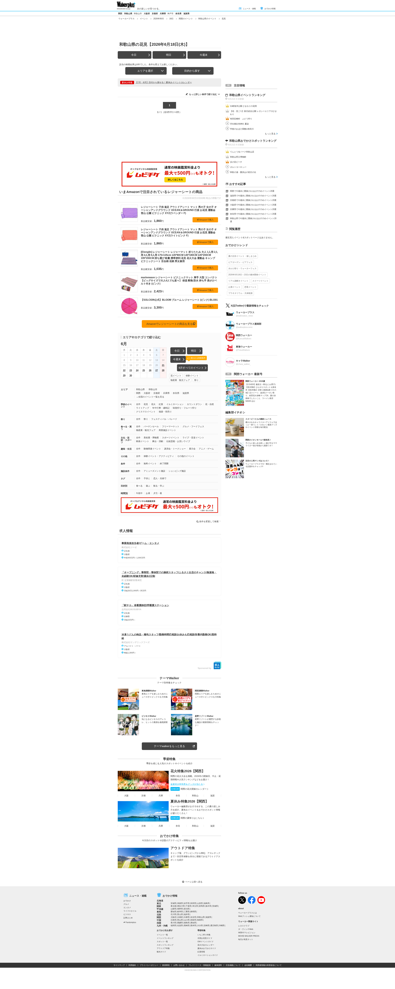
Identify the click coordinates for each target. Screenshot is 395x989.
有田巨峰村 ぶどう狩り (241, 119)
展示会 (192, 448)
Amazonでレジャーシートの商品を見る (169, 323)
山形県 (200, 903)
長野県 (180, 909)
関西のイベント (186, 18)
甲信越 (160, 909)
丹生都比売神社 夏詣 (239, 124)
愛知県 (173, 912)
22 (124, 370)
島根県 (200, 920)
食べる (139, 486)
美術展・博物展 (151, 437)
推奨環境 (166, 965)
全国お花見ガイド (205, 938)
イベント (144, 18)
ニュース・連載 (249, 9)
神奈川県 (181, 906)
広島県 (173, 920)
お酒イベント (234, 287)
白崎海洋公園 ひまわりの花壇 (243, 106)
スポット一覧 (162, 941)
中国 (159, 920)
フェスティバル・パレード (164, 419)
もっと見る (270, 134)
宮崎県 (206, 925)
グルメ (126, 904)
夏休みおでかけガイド (207, 948)
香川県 (173, 923)
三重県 (186, 912)
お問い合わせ (179, 965)
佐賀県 (180, 925)
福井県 (186, 914)
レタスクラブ (243, 926)
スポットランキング (165, 945)
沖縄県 (222, 925)
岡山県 (180, 920)
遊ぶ (148, 486)
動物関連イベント (152, 448)
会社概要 (248, 965)
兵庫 (161, 795)
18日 (171, 18)
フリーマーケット (170, 426)
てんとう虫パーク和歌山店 (242, 152)
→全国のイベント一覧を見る (150, 397)
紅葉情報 (201, 952)
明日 (168, 54)
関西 (120, 13)
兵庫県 (163, 13)
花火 (153, 404)
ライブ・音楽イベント (193, 437)
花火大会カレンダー (206, 945)
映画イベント (142, 441)
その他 (124, 456)
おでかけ (127, 901)
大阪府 (147, 13)
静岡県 (193, 912)
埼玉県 (195, 906)
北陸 (159, 914)
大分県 (200, 925)
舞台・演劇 (157, 441)
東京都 (173, 906)
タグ (123, 478)
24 (137, 370)
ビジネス (127, 914)
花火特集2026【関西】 (187, 771)
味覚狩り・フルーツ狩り (185, 408)
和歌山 (195, 795)
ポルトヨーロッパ (238, 167)
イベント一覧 (162, 935)
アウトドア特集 (182, 848)
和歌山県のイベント (207, 18)
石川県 (173, 914)
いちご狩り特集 (204, 935)
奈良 (178, 795)
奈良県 (178, 13)
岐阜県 (180, 912)
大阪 (126, 795)
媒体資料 (218, 965)
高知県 (193, 923)
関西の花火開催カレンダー (189, 789)
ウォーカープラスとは (247, 913)
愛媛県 (180, 923)
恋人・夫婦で (159, 478)
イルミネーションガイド (208, 955)
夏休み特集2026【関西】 (189, 801)
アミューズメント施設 (154, 471)
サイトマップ (119, 965)
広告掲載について (233, 965)
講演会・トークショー (175, 448)
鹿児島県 (214, 925)
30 (130, 375)
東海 (159, 912)
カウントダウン (194, 404)
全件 (138, 404)
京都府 (155, 13)
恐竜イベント (250, 287)
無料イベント (150, 463)
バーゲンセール (151, 426)
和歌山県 (128, 13)
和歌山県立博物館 (238, 157)
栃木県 (208, 906)
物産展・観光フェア (180, 380)
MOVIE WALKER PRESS (248, 936)
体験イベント (192, 375)
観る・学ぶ (158, 486)
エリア (124, 389)
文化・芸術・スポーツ (126, 440)
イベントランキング (165, 938)
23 (130, 370)
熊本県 (193, 925)
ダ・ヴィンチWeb (245, 929)
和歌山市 (138, 13)
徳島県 (186, 923)
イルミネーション (175, 404)
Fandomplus (131, 922)
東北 (159, 903)
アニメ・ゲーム (206, 448)
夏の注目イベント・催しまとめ (242, 256)
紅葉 (161, 404)
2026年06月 (158, 18)
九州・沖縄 (162, 925)
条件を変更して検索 (209, 521)
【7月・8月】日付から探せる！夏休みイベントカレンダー (163, 82)
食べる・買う (126, 427)
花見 (146, 404)
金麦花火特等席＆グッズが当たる (186, 784)
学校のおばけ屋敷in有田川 (242, 129)
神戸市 (170, 13)
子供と (147, 478)
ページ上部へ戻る (193, 882)
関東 (159, 906)
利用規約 (132, 965)
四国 (159, 923)
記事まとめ (128, 918)
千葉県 (188, 906)
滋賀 (212, 795)
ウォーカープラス (126, 18)
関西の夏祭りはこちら (186, 818)
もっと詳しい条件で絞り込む (203, 94)
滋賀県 (186, 13)
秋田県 (193, 903)
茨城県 (215, 906)
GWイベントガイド (206, 941)
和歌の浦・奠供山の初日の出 (243, 172)
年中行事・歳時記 (161, 408)
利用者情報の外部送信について (269, 965)
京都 (143, 795)
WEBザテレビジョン (246, 933)
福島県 (206, 903)
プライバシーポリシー (149, 965)
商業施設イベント (167, 430)
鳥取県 (193, 920)
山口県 (186, 920)
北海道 (160, 900)
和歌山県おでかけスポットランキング (252, 140)
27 (156, 370)
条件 (123, 463)
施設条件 (125, 471)
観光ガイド (161, 952)
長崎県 (186, 925)
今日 (133, 54)
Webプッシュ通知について (249, 916)
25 (143, 370)
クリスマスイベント (146, 411)
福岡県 (173, 925)
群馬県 (202, 906)
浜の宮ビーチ (236, 162)
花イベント (175, 375)
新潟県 (186, 909)
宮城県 (173, 903)
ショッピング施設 (177, 471)
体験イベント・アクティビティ (159, 456)
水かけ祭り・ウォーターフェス (242, 268)
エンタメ (127, 907)
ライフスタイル (129, 911)
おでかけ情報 (270, 9)
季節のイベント (126, 405)
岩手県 (186, 903)
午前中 (139, 493)
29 (124, 375)
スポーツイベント (170, 437)
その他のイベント (185, 456)
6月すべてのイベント (191, 367)
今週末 (204, 54)
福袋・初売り (165, 411)
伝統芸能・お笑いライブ (178, 441)
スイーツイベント (260, 281)
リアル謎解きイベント (238, 281)
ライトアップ (142, 408)
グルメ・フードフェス (193, 426)
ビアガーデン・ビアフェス (240, 262)
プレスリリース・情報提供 (199, 965)
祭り (196, 380)
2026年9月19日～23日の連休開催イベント (247, 274)
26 (150, 370)
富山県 (180, 914)
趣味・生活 (126, 449)
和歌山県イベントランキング (247, 95)
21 (163, 365)
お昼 (148, 493)
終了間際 (164, 463)
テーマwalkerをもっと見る (169, 746)
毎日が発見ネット (245, 939)
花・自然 (209, 404)
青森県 (180, 903)
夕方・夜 (157, 493)
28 (163, 370)
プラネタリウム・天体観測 (240, 293)
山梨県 (173, 909)
